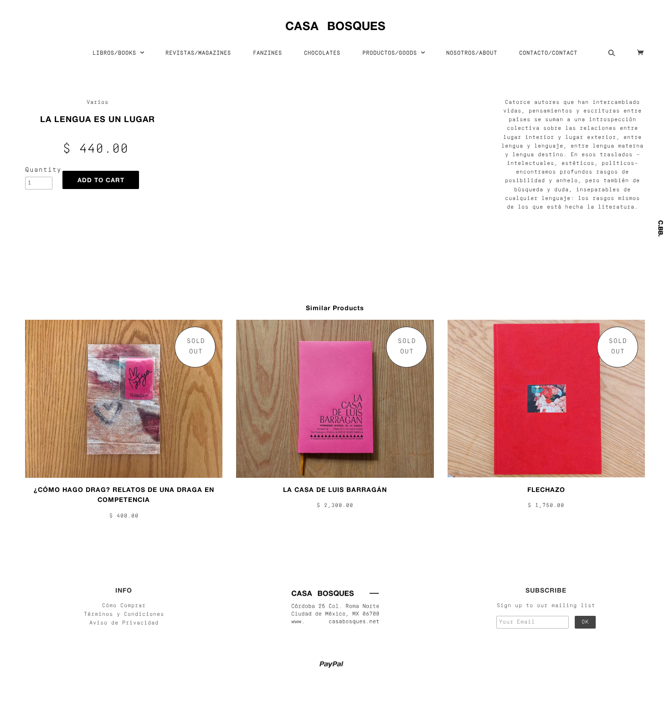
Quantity (38, 170)
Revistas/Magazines (198, 53)
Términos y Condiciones (124, 614)
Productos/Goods (391, 53)
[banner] (335, 24)
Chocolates (322, 53)
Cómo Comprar (124, 606)
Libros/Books (116, 53)
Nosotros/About (471, 53)
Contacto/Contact (548, 53)
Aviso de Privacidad (124, 623)
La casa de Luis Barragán (335, 489)
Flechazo (546, 489)
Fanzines (267, 53)
